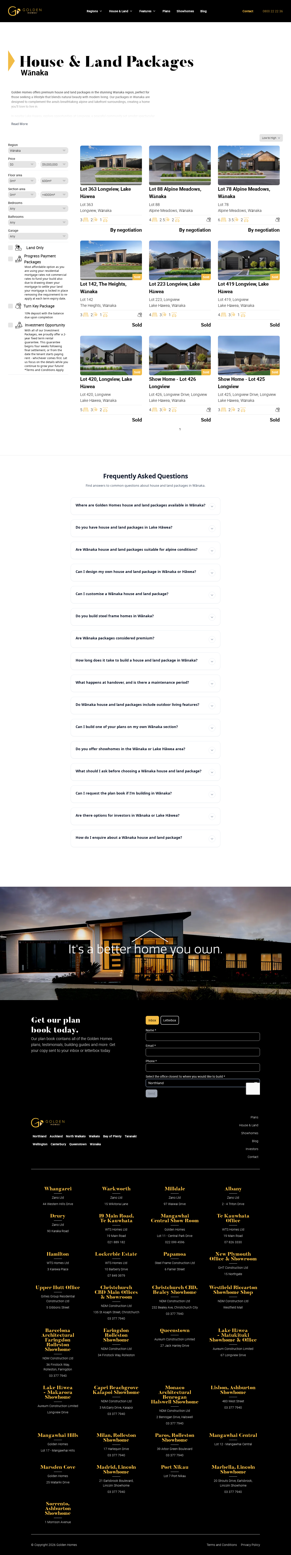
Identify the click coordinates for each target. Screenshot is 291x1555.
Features (145, 11)
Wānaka (95, 1144)
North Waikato (76, 1136)
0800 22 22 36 (273, 11)
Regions (92, 11)
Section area (16, 189)
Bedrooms (15, 203)
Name (151, 1030)
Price (11, 158)
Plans (254, 1117)
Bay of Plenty (112, 1136)
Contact (247, 11)
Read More (19, 124)
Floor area (15, 175)
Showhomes (249, 1133)
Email (151, 1045)
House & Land (118, 11)
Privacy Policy (250, 1545)
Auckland (56, 1136)
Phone (151, 1061)
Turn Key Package (39, 306)
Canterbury (58, 1144)
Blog (255, 1141)
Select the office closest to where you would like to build (185, 1076)
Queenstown (78, 1144)
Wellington (40, 1144)
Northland (40, 1136)
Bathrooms (16, 216)
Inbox (152, 1020)
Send (151, 1093)
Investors (252, 1149)
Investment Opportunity (45, 325)
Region (13, 145)
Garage (13, 230)
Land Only (35, 247)
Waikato (94, 1136)
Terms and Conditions (222, 1545)
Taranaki (131, 1136)
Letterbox (169, 1020)
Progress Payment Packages (40, 259)
